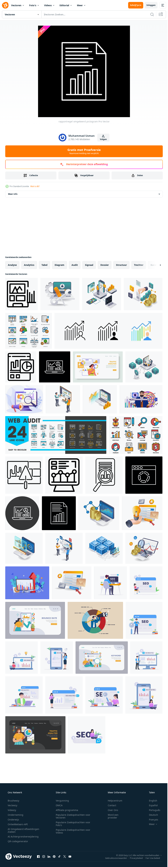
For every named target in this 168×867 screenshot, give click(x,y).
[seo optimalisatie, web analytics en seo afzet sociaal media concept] (110, 582)
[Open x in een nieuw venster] (64, 856)
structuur (121, 264)
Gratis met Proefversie (82, 151)
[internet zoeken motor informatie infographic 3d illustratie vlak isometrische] (71, 582)
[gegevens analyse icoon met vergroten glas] (104, 475)
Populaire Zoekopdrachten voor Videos (72, 831)
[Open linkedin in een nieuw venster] (49, 856)
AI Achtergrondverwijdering (22, 836)
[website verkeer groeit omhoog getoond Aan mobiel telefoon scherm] (21, 294)
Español (151, 805)
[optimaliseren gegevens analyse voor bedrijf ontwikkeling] (143, 294)
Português (152, 810)
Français (151, 819)
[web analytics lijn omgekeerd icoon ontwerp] (54, 366)
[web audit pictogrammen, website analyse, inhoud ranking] (28, 331)
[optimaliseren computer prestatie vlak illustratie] (59, 294)
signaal (89, 264)
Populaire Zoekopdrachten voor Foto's (72, 824)
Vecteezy (12, 805)
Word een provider (111, 816)
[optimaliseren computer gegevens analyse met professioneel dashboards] (100, 399)
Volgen (102, 139)
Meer (80, 5)
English (151, 800)
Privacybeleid (133, 857)
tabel (44, 264)
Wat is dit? (35, 186)
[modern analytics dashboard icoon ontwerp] (20, 366)
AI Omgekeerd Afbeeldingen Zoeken (19, 830)
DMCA (58, 805)
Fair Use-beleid (150, 857)
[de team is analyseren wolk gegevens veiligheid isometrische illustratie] (143, 366)
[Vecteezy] (5, 5)
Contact (110, 805)
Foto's (32, 5)
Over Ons (111, 810)
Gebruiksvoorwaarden (114, 857)
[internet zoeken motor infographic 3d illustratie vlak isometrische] (142, 513)
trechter (138, 264)
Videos (48, 5)
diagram (59, 264)
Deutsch (151, 814)
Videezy (11, 810)
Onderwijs (13, 819)
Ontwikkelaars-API (17, 824)
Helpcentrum (113, 800)
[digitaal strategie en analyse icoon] (24, 475)
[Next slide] (155, 265)
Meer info (12, 194)
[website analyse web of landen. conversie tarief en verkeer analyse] (35, 620)
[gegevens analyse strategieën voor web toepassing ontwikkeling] (101, 294)
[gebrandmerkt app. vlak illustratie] (98, 366)
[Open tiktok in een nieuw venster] (59, 856)
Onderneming (15, 814)
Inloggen (148, 5)
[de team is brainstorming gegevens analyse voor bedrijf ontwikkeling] (63, 399)
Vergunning (61, 800)
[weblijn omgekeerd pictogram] (143, 475)
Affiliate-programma (66, 810)
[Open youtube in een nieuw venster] (70, 856)
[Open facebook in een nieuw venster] (38, 856)
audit (75, 264)
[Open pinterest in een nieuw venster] (54, 856)
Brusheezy (13, 800)
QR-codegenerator (17, 841)
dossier (104, 264)
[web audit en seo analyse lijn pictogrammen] (55, 435)
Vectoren (16, 5)
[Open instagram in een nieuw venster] (43, 856)
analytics (29, 264)
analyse (12, 264)
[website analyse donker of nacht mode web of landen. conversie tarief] (35, 734)
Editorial (64, 5)
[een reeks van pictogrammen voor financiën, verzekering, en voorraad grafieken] (135, 435)
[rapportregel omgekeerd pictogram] (59, 513)
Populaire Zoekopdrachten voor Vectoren (72, 816)
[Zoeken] (150, 14)
